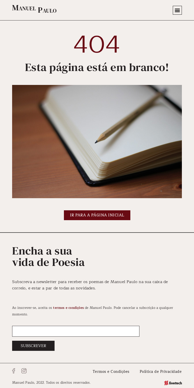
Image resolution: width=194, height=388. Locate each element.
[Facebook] (14, 371)
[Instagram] (24, 371)
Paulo (47, 9)
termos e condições (68, 307)
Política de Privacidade (161, 372)
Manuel (24, 7)
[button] (177, 10)
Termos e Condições (111, 372)
